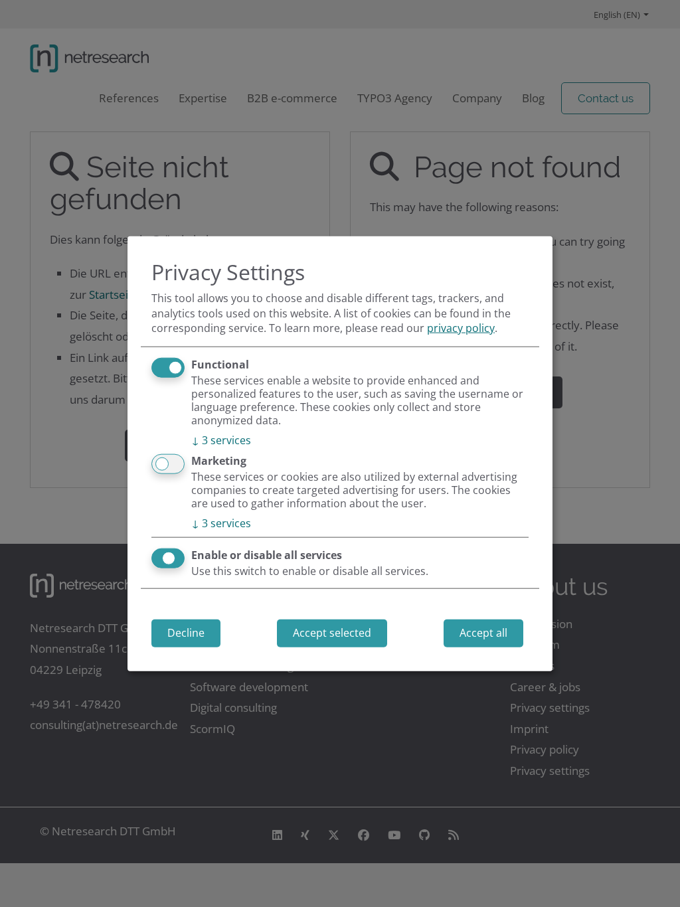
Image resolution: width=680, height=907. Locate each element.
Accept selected (332, 632)
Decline (186, 632)
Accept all (483, 632)
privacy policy (461, 328)
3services (221, 439)
